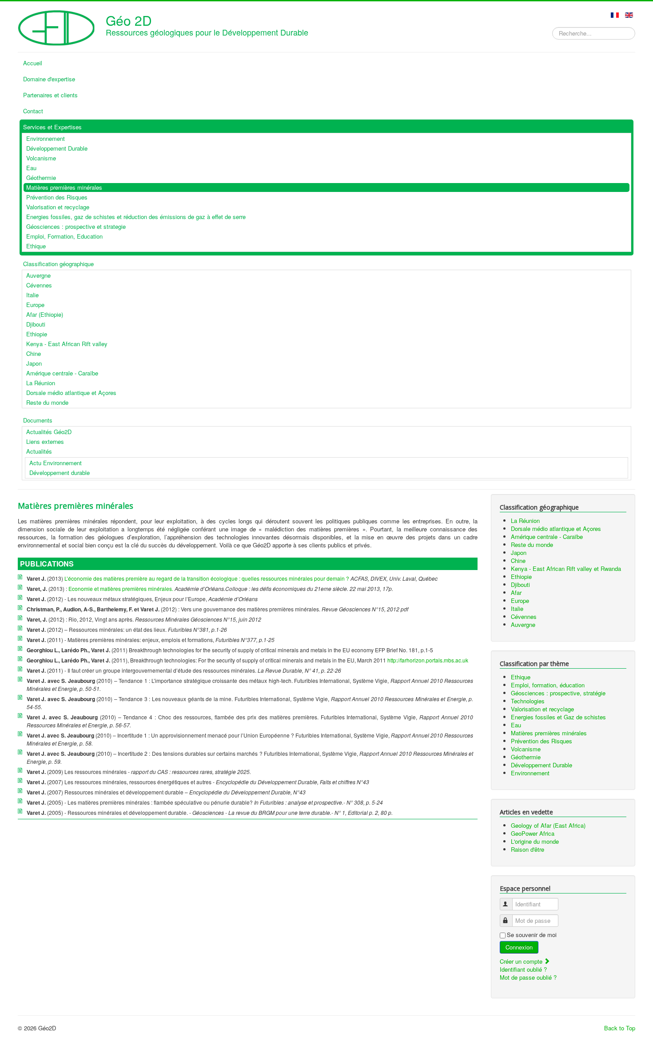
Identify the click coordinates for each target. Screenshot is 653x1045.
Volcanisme (526, 749)
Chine (518, 560)
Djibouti (520, 584)
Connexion (519, 947)
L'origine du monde (535, 841)
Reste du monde (532, 544)
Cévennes (524, 616)
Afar (516, 592)
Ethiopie (521, 576)
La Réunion (525, 520)
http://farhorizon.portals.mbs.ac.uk (427, 660)
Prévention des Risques (541, 741)
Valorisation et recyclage (542, 709)
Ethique (520, 677)
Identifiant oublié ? (523, 969)
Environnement (530, 773)
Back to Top (619, 1028)
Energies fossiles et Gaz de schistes (558, 717)
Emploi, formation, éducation (548, 685)
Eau (516, 725)
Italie (517, 608)
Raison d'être (527, 849)
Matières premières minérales (549, 733)
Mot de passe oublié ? (528, 977)
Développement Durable (541, 765)
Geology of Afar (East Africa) (548, 825)
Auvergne (523, 624)
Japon (518, 552)
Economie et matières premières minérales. (120, 588)
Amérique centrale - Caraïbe (547, 536)
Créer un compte (522, 961)
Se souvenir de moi (532, 935)
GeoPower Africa (532, 833)
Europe (520, 600)
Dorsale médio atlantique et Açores (556, 528)
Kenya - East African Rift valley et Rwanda (566, 568)
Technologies (528, 701)
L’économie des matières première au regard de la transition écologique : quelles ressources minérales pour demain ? (206, 578)
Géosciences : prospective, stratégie (558, 693)
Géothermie (526, 757)
